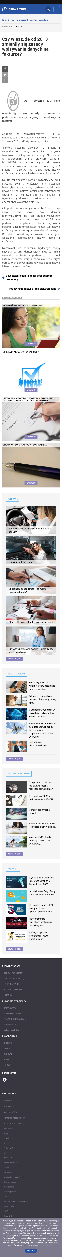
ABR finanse (8, 1129)
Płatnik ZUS (8, 1158)
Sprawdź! (31, 344)
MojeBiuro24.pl (10, 1112)
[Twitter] (5, 75)
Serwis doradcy (10, 1182)
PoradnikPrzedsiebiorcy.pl (15, 1118)
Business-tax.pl (10, 1106)
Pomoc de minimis (11, 1163)
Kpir (5, 1153)
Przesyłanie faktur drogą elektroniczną (32, 288)
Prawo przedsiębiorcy (23, 20)
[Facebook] (5, 69)
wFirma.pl (8, 1101)
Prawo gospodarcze (41, 20)
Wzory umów (9, 1206)
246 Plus (7, 1211)
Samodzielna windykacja (14, 1177)
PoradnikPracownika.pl (14, 1123)
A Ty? (6, 1134)
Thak (5, 1197)
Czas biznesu (9, 1138)
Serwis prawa (9, 1187)
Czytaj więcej (14, 659)
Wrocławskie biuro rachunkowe (16, 1201)
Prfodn (6, 1167)
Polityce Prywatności (46, 1245)
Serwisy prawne (10, 1192)
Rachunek (8, 1172)
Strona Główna (8, 20)
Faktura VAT (8, 1148)
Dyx (5, 1143)
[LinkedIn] (5, 80)
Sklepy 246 (8, 1216)
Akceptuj (31, 1251)
